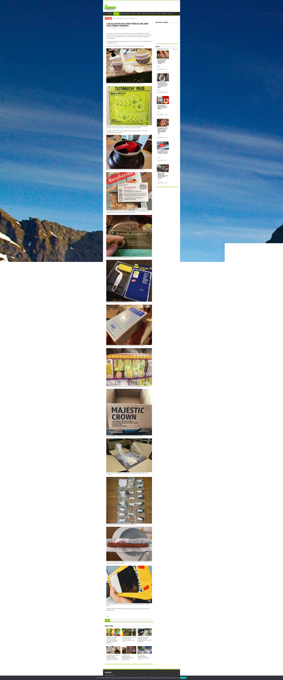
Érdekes (117, 13)
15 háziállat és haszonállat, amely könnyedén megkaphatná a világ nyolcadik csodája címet (113, 657)
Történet (165, 13)
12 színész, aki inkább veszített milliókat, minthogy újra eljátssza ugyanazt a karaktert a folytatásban (112, 640)
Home (106, 13)
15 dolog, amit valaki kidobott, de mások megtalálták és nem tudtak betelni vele (144, 639)
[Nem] (281, 678)
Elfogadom (183, 677)
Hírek (140, 13)
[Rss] (179, 1)
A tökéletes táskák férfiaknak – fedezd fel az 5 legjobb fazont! (124, 18)
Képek (129, 13)
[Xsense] (113, 7)
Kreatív (153, 13)
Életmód (123, 13)
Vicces (171, 13)
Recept (159, 13)
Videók (111, 13)
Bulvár (134, 13)
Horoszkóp (146, 13)
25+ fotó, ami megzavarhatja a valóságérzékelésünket (143, 656)
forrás (107, 616)
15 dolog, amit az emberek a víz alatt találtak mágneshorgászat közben (128, 639)
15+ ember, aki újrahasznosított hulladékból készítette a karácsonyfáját (128, 657)
